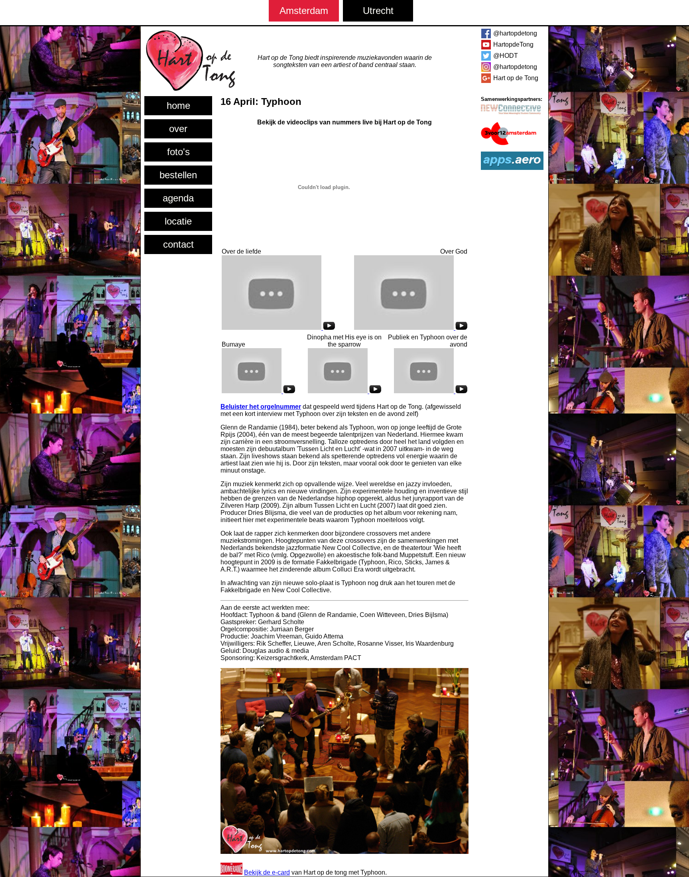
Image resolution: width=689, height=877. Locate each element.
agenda (178, 198)
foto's (178, 151)
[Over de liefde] (278, 327)
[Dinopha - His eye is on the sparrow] (344, 391)
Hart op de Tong (515, 78)
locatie (178, 221)
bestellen (178, 174)
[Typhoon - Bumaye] (258, 391)
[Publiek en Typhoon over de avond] (430, 391)
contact (178, 244)
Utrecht (378, 10)
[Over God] (410, 327)
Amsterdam (304, 10)
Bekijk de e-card (267, 872)
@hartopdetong (515, 33)
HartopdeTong (513, 44)
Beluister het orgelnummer (260, 406)
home (178, 105)
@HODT (505, 55)
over (178, 128)
